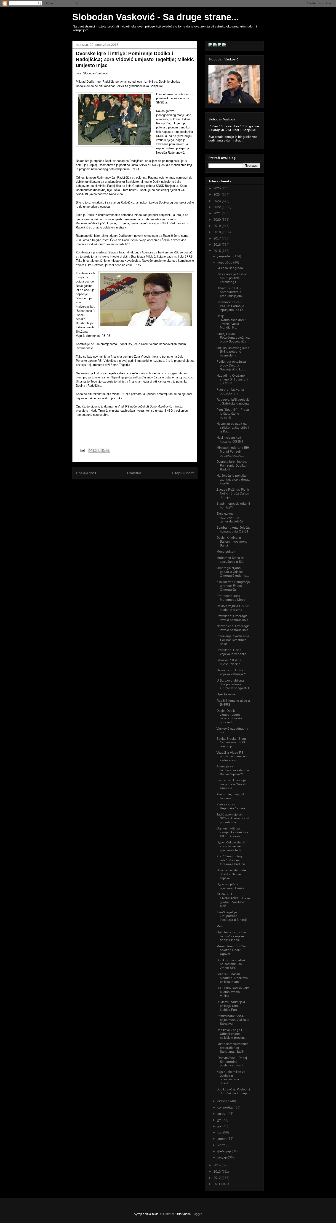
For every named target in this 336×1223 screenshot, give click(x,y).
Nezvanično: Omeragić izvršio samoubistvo (232, 628)
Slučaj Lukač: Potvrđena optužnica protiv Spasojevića (233, 337)
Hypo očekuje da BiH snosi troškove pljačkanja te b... (231, 846)
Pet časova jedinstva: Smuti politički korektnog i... (231, 278)
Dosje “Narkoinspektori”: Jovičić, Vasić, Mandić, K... (231, 321)
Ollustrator (167, 1214)
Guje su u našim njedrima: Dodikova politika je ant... (232, 978)
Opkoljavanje (225, 694)
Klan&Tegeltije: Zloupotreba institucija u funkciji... (232, 916)
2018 (217, 232)
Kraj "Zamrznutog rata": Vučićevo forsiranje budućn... (232, 860)
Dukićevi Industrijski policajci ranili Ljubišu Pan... (230, 1005)
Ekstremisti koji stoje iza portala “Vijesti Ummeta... (231, 784)
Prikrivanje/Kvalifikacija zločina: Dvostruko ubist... (232, 640)
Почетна (134, 473)
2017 (217, 238)
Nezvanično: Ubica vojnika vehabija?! (231, 672)
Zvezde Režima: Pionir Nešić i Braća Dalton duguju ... (232, 493)
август (222, 1113)
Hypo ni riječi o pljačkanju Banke (230, 886)
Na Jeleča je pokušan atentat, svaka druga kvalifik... (233, 479)
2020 (217, 219)
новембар (225, 262)
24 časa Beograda (229, 268)
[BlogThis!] (95, 450)
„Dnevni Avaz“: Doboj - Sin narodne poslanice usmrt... (232, 1061)
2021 (217, 213)
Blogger (196, 1214)
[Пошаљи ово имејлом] (90, 450)
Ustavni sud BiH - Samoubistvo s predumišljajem (229, 292)
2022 (217, 207)
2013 (217, 1171)
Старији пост (183, 473)
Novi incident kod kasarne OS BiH (229, 439)
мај (220, 1132)
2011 (217, 1184)
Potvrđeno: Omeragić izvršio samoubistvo (232, 618)
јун (219, 1126)
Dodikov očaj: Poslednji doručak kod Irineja (233, 1091)
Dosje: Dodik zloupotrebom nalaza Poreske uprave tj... (229, 716)
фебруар (224, 1151)
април (222, 1138)
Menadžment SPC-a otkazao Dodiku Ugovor (231, 950)
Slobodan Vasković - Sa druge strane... (155, 17)
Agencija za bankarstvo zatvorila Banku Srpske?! (232, 770)
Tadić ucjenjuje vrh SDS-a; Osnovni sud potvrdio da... (232, 818)
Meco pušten (225, 551)
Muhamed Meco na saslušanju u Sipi (230, 559)
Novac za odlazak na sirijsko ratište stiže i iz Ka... (232, 427)
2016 (217, 244)
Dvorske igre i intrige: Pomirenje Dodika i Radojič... (231, 465)
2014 (217, 1165)
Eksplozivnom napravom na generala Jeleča (229, 517)
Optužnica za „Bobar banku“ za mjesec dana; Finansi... (231, 936)
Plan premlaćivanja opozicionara (230, 391)
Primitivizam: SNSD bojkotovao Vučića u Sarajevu (232, 1019)
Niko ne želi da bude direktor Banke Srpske (231, 874)
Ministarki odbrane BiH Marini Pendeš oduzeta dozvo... (232, 451)
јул (219, 1120)
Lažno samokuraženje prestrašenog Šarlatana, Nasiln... (232, 1047)
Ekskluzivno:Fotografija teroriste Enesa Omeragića (233, 585)
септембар (226, 1107)
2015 (217, 251)
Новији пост (86, 473)
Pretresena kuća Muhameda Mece (230, 597)
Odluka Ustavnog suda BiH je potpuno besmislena (232, 351)
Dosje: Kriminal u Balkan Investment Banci (231, 541)
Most (220, 926)
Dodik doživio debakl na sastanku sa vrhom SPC (231, 964)
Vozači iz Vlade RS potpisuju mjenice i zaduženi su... (231, 756)
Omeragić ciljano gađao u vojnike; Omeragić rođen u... (232, 571)
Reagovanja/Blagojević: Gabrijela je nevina (232, 401)
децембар (225, 256)
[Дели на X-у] (99, 450)
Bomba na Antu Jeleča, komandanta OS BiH (233, 529)
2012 (217, 1178)
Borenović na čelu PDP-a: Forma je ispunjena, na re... (231, 306)
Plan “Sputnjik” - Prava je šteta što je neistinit (232, 413)
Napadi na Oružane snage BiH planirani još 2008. (232, 379)
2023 (217, 201)
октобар (223, 1101)
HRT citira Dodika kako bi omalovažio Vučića (233, 991)
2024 (217, 194)
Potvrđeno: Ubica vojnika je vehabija (231, 652)
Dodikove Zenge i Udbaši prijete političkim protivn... (231, 1033)
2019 (217, 226)
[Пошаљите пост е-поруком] (82, 450)
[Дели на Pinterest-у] (108, 450)
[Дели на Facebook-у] (103, 450)
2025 (217, 188)
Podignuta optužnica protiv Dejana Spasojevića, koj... (231, 365)
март (221, 1145)
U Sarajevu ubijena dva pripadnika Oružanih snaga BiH (232, 684)
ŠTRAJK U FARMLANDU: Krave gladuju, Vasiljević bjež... (233, 900)
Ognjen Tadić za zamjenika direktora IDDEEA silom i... (232, 832)
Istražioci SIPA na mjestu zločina (228, 662)
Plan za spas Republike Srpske (230, 806)
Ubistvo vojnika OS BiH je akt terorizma (233, 608)
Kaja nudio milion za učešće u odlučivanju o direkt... (230, 1077)
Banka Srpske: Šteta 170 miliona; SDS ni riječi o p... (232, 742)
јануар (222, 1157)
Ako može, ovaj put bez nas (230, 796)
